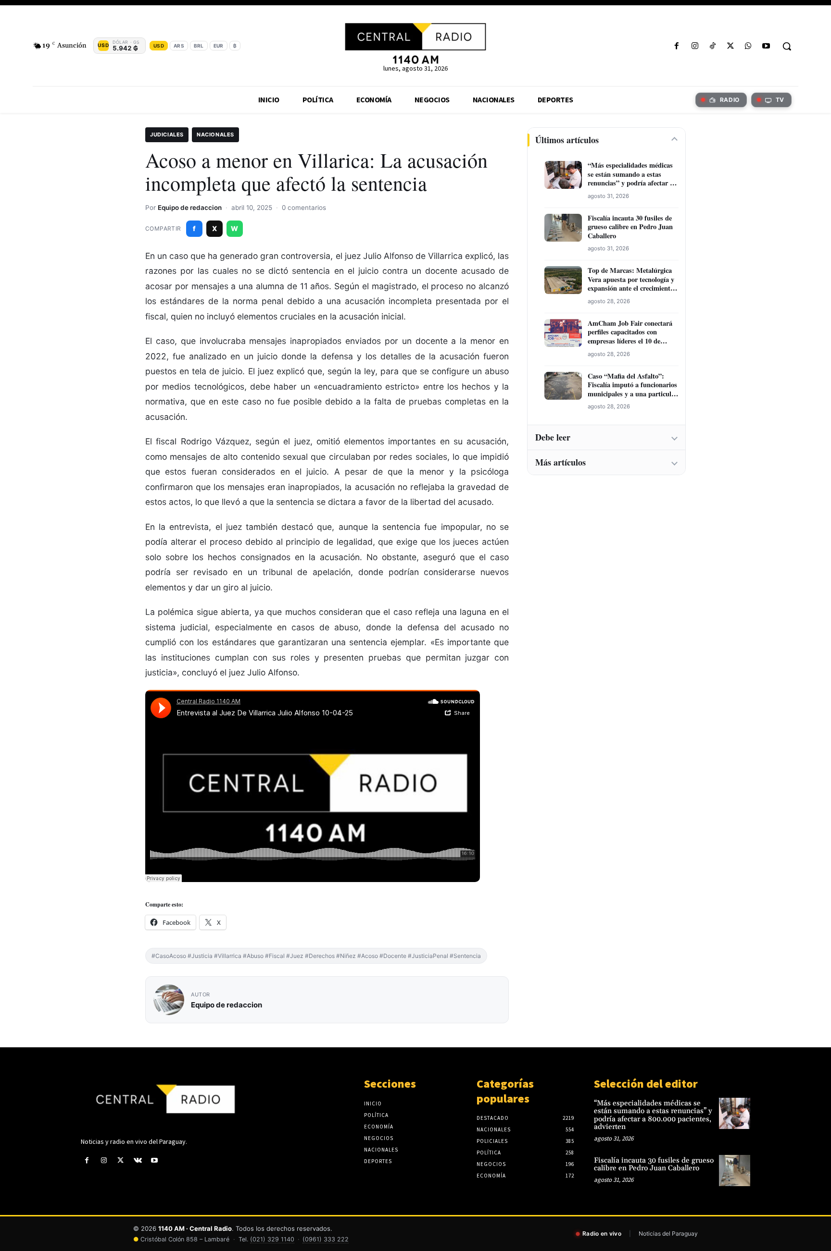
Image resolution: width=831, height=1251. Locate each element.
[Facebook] (676, 46)
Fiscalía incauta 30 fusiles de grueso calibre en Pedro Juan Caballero (630, 227)
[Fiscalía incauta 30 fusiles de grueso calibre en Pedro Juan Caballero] (734, 1170)
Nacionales (215, 134)
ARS (179, 46)
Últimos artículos (567, 140)
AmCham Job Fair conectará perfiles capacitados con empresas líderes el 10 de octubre (630, 332)
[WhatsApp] (748, 46)
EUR (219, 46)
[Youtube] (766, 46)
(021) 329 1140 (272, 1239)
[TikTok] (712, 46)
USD (158, 46)
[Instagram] (694, 46)
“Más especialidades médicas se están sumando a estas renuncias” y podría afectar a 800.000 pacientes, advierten (630, 174)
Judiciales (167, 134)
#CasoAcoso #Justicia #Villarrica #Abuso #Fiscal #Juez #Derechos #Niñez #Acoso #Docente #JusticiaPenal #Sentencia (316, 955)
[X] (730, 46)
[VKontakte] (138, 1160)
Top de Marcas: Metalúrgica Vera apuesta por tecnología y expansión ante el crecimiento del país (631, 279)
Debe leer (552, 437)
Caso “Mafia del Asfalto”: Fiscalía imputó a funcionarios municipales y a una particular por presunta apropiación (633, 385)
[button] (786, 46)
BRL (199, 46)
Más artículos (560, 462)
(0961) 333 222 (325, 1239)
